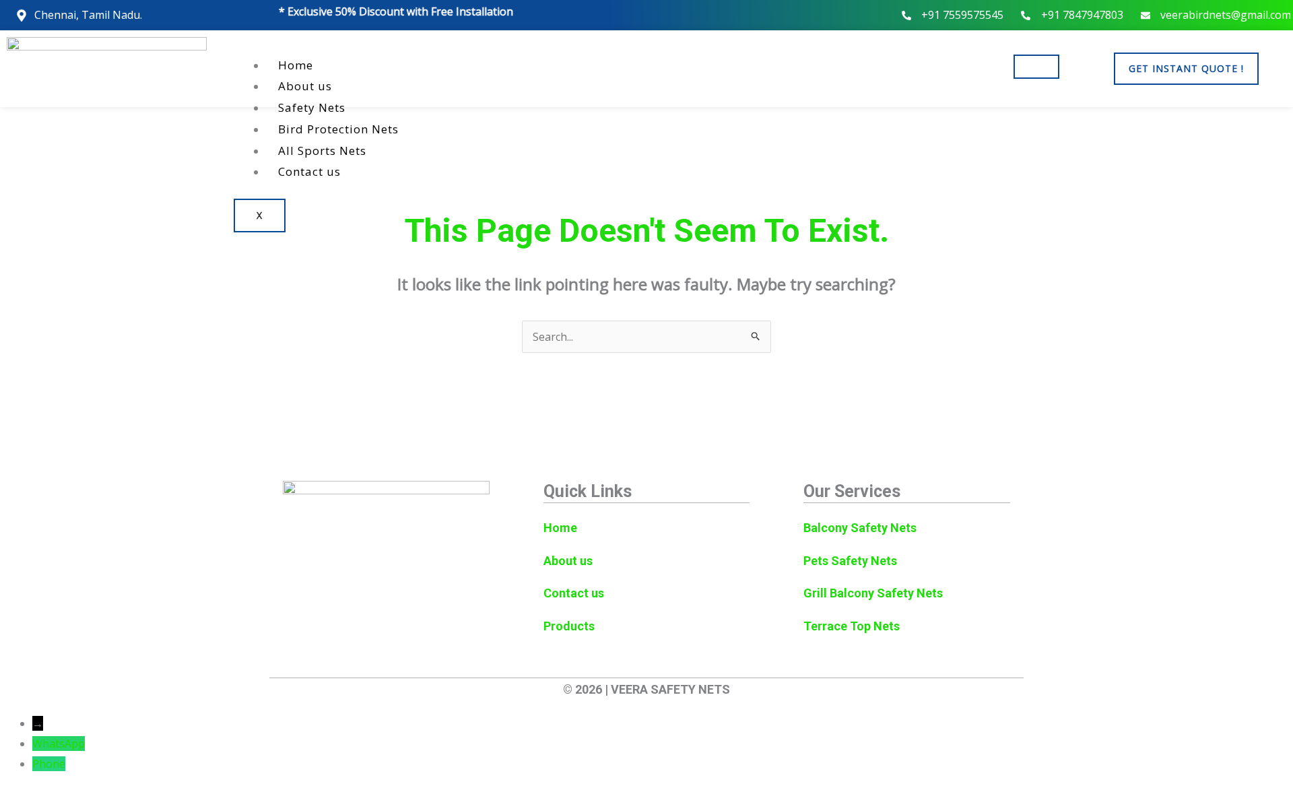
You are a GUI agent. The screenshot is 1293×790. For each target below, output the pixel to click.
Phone (48, 763)
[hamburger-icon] (1036, 67)
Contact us (309, 171)
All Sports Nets (322, 150)
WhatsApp (58, 743)
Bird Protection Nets (338, 129)
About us (305, 86)
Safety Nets (311, 107)
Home (295, 65)
